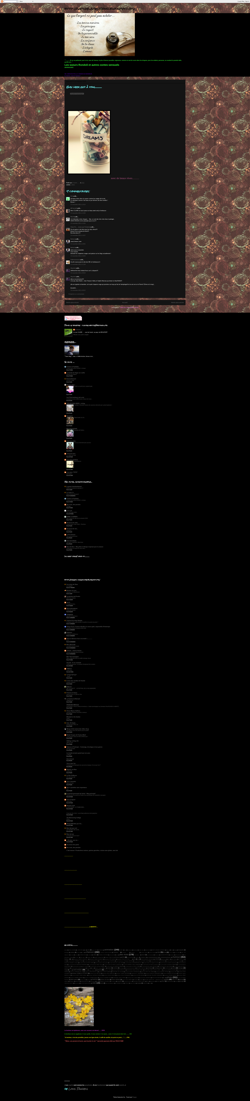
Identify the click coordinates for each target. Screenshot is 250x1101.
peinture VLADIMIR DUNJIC (91, 977)
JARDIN (157, 959)
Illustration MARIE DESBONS (96, 959)
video (94, 983)
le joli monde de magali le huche (151, 962)
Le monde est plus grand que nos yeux (78, 753)
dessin (143, 954)
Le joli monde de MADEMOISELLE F (133, 962)
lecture (88, 968)
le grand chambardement (74, 486)
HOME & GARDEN (72, 516)
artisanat (130, 950)
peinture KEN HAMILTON (108, 973)
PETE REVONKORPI (157, 977)
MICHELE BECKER (141, 968)
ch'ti (83, 952)
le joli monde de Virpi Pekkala (165, 966)
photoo (88, 979)
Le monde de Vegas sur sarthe (76, 373)
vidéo (101, 983)
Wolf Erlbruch (77, 461)
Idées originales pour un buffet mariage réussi (79, 658)
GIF (123, 957)
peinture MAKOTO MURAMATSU (153, 973)
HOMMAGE (143, 957)
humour (176, 957)
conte (76, 954)
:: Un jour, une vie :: (72, 840)
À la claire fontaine (72, 459)
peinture (99, 970)
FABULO (69, 668)
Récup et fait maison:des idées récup (78, 729)
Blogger (134, 1097)
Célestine (69, 632)
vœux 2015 (132, 983)
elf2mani (69, 687)
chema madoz (144, 952)
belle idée (148, 950)
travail (176, 981)
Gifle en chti (70, 742)
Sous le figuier (71, 799)
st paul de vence (128, 981)
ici (71, 959)
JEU (169, 959)
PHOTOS (95, 979)
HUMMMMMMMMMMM (153, 957)
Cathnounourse (75, 259)
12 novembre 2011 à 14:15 (78, 204)
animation (109, 949)
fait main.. (83, 957)
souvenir (119, 981)
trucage (182, 981)
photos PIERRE (116, 979)
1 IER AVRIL (80, 950)
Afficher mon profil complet (80, 334)
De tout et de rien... (72, 528)
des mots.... (137, 954)
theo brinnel (70, 759)
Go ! (68, 789)
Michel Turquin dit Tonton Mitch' (76, 735)
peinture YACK (107, 969)
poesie (141, 979)
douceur (157, 954)
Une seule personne (72, 536)
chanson (90, 952)
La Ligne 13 (70, 492)
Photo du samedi (71, 610)
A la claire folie (71, 441)
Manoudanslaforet (72, 608)
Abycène (73, 268)
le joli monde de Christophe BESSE (124, 960)
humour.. (66, 959)
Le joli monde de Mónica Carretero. (150, 964)
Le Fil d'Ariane (71, 534)
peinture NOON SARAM (109, 975)
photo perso (74, 979)
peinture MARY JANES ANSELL (79, 975)
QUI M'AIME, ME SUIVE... (73, 829)
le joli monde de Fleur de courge (174, 960)
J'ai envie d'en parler (73, 844)
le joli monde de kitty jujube (101, 962)
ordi (86, 969)
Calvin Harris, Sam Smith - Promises (76, 524)
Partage (69, 506)
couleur (89, 954)
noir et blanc (77, 970)
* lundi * (69, 676)
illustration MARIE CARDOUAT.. (81, 959)
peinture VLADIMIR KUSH (105, 977)
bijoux (168, 950)
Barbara (73, 239)
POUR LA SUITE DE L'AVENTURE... (83, 386)
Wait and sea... (70, 783)
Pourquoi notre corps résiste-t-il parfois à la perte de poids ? (82, 622)
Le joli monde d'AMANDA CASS (75, 960)
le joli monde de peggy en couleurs (80, 966)
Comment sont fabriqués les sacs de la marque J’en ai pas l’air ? (84, 765)
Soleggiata (70, 614)
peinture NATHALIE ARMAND (95, 975)
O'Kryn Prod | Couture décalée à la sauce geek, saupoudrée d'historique (88, 626)
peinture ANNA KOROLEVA (119, 969)
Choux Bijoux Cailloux (73, 711)
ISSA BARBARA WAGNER (147, 959)
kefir (65, 960)
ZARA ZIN (145, 983)
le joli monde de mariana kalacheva (168, 962)
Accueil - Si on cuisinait (74, 662)
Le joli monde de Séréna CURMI (132, 966)
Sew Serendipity (71, 540)
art (125, 950)
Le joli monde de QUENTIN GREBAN (115, 966)
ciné (165, 952)
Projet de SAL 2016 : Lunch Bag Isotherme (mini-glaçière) (82, 813)
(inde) (65, 950)
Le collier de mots (71, 455)
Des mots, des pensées (73, 504)
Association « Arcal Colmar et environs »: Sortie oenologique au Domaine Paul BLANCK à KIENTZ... (93, 706)
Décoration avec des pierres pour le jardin (78, 730)
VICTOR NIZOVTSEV (86, 983)
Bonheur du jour (71, 590)
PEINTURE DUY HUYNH (117, 971)
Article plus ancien (177, 302)
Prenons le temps (72, 692)
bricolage (66, 952)
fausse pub (90, 957)
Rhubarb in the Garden (73, 717)
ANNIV (121, 950)
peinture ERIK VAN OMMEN (148, 971)
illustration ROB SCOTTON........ (124, 959)
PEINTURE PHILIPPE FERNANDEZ (154, 975)
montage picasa (158, 968)
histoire (137, 957)
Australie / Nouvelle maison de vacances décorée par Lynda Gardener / (93, 405)
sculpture (113, 981)
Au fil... (69, 602)
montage (150, 968)
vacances (77, 983)
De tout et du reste (72, 522)
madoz (109, 968)
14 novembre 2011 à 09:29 (78, 273)
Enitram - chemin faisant (74, 650)
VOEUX (127, 983)
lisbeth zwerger (98, 968)
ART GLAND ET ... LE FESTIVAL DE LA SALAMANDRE (81, 688)
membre (115, 968)
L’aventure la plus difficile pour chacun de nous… (80, 399)
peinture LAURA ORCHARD (123, 973)
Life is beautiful (71, 781)
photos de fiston (105, 979)
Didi (72, 196)
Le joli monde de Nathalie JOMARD (168, 964)
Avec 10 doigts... (72, 723)
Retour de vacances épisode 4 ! (75, 488)
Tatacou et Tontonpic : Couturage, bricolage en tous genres (84, 747)
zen (150, 983)
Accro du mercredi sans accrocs (82, 442)
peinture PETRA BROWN (138, 975)
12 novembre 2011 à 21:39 (78, 264)
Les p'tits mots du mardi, (73, 646)
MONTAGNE (168, 968)
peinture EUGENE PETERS (162, 971)
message (122, 968)
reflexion (77, 981)
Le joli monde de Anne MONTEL (107, 960)
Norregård (70, 416)
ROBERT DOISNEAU (105, 981)
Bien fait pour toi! (72, 828)
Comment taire (71, 453)
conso (72, 954)
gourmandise (130, 957)
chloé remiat (152, 952)
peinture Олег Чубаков (132, 977)
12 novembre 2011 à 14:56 (78, 223)
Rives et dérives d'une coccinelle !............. (79, 638)
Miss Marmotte (71, 644)
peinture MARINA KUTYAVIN (169, 973)
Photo (68, 718)
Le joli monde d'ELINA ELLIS (91, 960)
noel (71, 969)
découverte (111, 954)
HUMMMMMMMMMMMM (165, 957)
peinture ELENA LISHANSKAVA (132, 971)
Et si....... (69, 640)
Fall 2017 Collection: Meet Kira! (75, 542)
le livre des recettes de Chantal (76, 680)
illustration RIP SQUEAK (110, 959)
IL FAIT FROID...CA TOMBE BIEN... (76, 807)
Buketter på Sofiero (79, 430)
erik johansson (179, 954)
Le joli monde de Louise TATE (116, 962)
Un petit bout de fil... (73, 811)
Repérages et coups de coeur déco (76, 548)
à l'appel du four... (71, 604)
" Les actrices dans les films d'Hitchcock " (77, 736)
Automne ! (69, 530)
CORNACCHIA (83, 954)
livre (105, 968)
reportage (93, 981)
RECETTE (175, 979)
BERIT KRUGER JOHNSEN (158, 950)
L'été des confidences (72, 634)
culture (95, 954)
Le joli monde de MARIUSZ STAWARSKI (78, 964)
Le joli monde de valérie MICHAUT (149, 966)
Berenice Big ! (71, 385)
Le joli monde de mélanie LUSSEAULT (113, 964)
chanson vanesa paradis (106, 952)
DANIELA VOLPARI (103, 954)
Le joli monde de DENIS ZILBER (141, 960)
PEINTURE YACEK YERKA (119, 977)
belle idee (141, 950)
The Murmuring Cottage (74, 817)
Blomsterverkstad (72, 428)
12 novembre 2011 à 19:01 (78, 244)
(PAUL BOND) (72, 950)
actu (88, 950)
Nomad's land (71, 805)
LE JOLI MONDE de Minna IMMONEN (132, 964)
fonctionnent (101, 1085)
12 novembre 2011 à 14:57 (78, 235)
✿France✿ (74, 208)
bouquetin (181, 950)
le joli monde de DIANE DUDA (158, 960)
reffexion (72, 981)
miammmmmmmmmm (130, 968)
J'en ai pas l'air (71, 763)
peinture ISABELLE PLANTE (80, 973)
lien (93, 968)
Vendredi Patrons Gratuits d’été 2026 (76, 628)
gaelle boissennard (99, 957)
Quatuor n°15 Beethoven (73, 592)
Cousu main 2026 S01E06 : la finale (76, 368)
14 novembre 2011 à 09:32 (78, 290)
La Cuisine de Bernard (73, 699)
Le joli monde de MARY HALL (95, 964)
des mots (124, 954)
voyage (139, 983)
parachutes (88, 1085)
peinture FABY (174, 971)
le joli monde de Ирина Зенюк (78, 968)
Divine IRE (69, 771)
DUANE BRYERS (164, 954)
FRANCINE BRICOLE (73, 705)
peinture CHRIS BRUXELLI (91, 971)
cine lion (171, 952)
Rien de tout (70, 834)
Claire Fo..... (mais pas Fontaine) (80, 227)
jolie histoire (174, 959)
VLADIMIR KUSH (119, 983)
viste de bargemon (109, 983)
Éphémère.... (70, 474)
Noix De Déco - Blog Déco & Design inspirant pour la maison (85, 547)
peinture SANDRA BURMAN (76, 977)
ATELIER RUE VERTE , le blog (76, 403)
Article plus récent (72, 302)
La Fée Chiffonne (72, 775)
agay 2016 (94, 950)
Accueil (124, 302)
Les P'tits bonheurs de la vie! (75, 397)
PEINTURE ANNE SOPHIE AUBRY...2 (153, 969)
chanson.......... (125, 952)
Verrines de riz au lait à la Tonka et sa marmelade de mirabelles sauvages (86, 795)
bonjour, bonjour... (71, 682)
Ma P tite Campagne (73, 656)
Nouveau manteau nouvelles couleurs (77, 712)
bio (172, 950)
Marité (72, 216)
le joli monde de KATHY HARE (86, 962)
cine (158, 952)
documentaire (150, 954)
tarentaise (153, 981)
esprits (70, 1085)
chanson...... (116, 952)
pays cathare (92, 969)
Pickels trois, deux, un (72, 724)
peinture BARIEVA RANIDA (170, 969)
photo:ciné (82, 979)
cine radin (177, 952)
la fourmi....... (79, 329)
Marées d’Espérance (72, 616)
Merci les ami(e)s (71, 598)
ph (164, 977)
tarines (158, 981)
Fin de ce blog (70, 380)
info (135, 959)
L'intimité (69, 754)
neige (65, 969)
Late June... (70, 801)
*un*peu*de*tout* (72, 675)
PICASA (136, 979)
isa (138, 959)
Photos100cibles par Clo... (74, 823)
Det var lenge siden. (72, 512)
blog (175, 950)
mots (173, 968)
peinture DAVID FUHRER (104, 971)
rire (97, 981)
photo (73, 185)
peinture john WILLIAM (95, 973)
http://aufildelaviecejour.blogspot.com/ (100, 8)
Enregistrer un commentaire (76, 294)
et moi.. (77, 957)
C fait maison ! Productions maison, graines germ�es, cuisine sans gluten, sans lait (92, 850)
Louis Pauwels (78, 1089)
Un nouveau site (71, 777)
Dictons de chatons (72, 374)
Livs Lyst (69, 510)
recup (181, 979)
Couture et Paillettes (73, 366)
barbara (135, 950)
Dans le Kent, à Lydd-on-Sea (74, 694)
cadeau (73, 952)
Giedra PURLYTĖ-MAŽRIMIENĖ (112, 957)
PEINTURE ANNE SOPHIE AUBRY (135, 969)
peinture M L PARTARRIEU (137, 973)
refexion (66, 981)
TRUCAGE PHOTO (68, 983)
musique (180, 968)
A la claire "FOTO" (72, 472)
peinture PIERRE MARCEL (171, 975)
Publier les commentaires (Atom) (129, 307)
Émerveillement (71, 379)
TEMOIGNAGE (170, 981)
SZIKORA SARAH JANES (139, 981)
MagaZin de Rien (72, 769)
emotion (172, 954)
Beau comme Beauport (73, 494)
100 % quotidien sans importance (77, 787)
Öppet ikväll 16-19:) (79, 417)
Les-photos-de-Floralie (73, 596)
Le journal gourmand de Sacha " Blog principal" (81, 793)
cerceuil (78, 952)
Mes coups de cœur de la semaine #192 (77, 518)
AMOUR (100, 950)
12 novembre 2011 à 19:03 (78, 256)
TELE (163, 981)
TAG (148, 981)
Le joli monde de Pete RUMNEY (97, 966)
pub (167, 979)
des (117, 954)
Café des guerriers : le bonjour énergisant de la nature (81, 664)
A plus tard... (70, 670)
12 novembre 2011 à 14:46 (78, 213)
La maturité (69, 586)
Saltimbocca (70, 700)
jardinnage (163, 959)
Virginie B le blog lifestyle (74, 620)
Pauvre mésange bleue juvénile (75, 652)
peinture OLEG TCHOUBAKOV (124, 975)
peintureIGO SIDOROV (145, 977)
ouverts (121, 1085)
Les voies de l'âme (72, 584)
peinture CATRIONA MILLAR (76, 971)
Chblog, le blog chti (73, 741)
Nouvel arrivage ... (71, 748)
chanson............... (135, 952)
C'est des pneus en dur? (73, 835)
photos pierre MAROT (127, 979)
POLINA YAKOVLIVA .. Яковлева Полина (154, 979)
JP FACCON (181, 959)
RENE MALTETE (85, 981)
